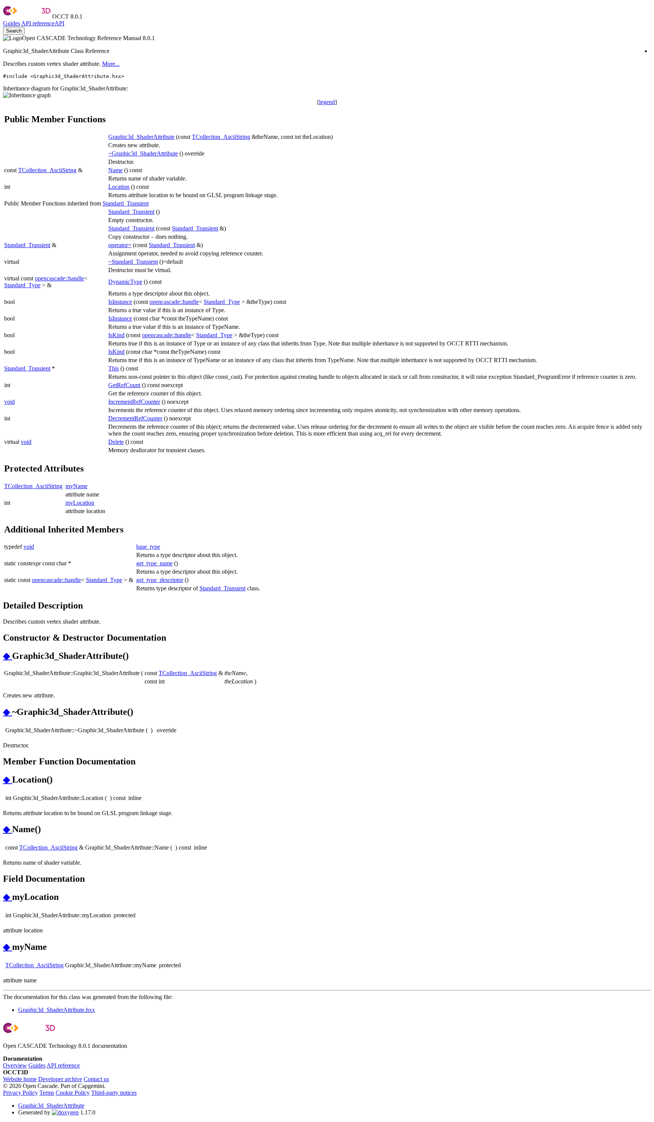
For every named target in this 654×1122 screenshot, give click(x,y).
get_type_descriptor (159, 580)
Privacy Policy (20, 1092)
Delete (116, 442)
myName (76, 486)
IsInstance (120, 302)
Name (115, 170)
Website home (20, 1079)
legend (327, 102)
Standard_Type (22, 285)
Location (118, 187)
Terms (46, 1092)
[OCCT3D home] (27, 16)
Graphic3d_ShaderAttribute (141, 137)
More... (111, 64)
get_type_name (154, 563)
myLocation (79, 503)
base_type (148, 546)
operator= (119, 245)
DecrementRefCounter (135, 418)
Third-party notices (114, 1092)
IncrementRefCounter (134, 401)
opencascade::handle (59, 278)
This (113, 368)
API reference (63, 1065)
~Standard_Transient (133, 261)
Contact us (96, 1079)
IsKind (116, 335)
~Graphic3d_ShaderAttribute (143, 153)
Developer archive (60, 1079)
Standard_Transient (126, 203)
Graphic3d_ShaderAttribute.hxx (56, 1010)
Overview (15, 1065)
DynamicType (125, 282)
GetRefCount (124, 385)
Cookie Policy (73, 1092)
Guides (11, 23)
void (9, 401)
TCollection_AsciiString (221, 137)
